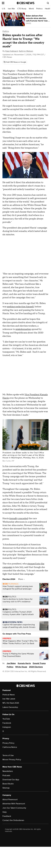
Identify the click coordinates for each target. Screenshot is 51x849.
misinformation (23, 329)
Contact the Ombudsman (13, 820)
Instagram (6, 727)
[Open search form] (48, 3)
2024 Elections (36, 667)
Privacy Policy (8, 743)
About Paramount (10, 800)
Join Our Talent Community (14, 808)
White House (21, 667)
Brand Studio (8, 784)
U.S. (3, 9)
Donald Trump (9, 77)
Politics (39, 9)
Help (4, 812)
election (6, 87)
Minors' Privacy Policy (11, 760)
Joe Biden (11, 663)
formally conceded (18, 518)
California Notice (9, 747)
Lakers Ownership (10, 707)
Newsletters (7, 771)
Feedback (6, 816)
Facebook (6, 723)
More (21, 579)
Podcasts (6, 775)
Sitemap (6, 788)
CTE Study (21, 9)
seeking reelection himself (20, 306)
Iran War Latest (8, 699)
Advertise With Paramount (13, 804)
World (31, 9)
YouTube (6, 719)
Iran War (11, 9)
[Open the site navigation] (9, 3)
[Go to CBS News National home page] (25, 3)
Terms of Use (8, 755)
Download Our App (10, 780)
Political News (8, 695)
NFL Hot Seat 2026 (10, 703)
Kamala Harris (24, 663)
